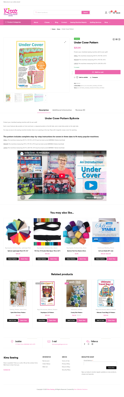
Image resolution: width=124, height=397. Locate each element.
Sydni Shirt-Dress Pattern (18, 312)
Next (45, 95)
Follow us (94, 341)
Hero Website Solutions (80, 389)
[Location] (12, 341)
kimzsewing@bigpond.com (60, 344)
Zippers (55, 248)
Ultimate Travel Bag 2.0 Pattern (106, 312)
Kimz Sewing (51, 389)
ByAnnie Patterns (94, 88)
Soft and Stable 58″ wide (105, 251)
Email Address (88, 360)
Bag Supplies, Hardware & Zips (13, 248)
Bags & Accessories (86, 85)
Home (53, 29)
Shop (58, 29)
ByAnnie (95, 85)
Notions (112, 248)
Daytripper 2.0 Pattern (47, 312)
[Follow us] (88, 341)
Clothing (12, 309)
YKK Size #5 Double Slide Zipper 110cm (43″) (47, 251)
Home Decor (74, 309)
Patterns (99, 85)
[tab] (44, 111)
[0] (110, 12)
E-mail (54, 341)
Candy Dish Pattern (76, 312)
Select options (12, 259)
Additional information (62, 110)
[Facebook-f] (84, 344)
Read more (42, 320)
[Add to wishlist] (13, 233)
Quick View (22, 233)
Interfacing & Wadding (103, 248)
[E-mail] (49, 341)
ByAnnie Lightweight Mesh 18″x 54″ (18, 251)
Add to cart (99, 72)
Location (18, 341)
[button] (65, 42)
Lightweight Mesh (26, 248)
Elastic (85, 248)
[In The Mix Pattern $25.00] (113, 39)
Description (44, 110)
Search (86, 12)
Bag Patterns (80, 88)
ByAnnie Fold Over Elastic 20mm (76, 251)
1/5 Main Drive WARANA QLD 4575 (25, 344)
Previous (45, 100)
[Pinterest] (92, 344)
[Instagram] (88, 344)
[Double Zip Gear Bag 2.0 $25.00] (119, 39)
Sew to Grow (23, 309)
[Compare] (18, 233)
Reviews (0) (80, 110)
